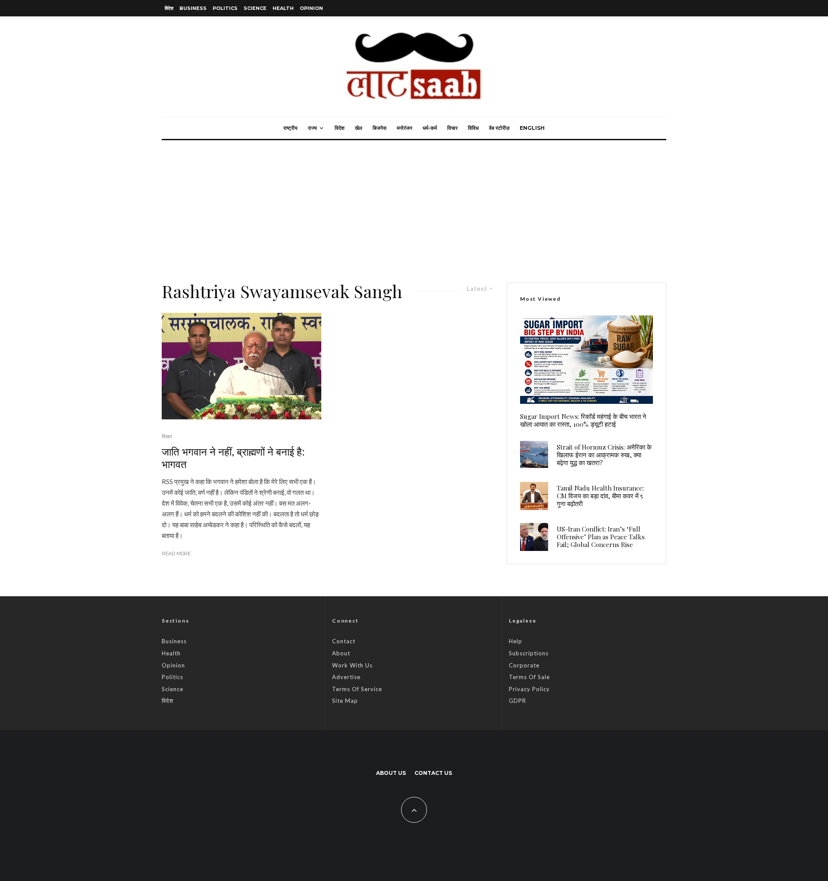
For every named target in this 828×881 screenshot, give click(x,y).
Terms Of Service (357, 689)
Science (255, 8)
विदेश (169, 8)
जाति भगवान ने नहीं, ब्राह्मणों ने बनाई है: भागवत (233, 457)
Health (283, 8)
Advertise (346, 676)
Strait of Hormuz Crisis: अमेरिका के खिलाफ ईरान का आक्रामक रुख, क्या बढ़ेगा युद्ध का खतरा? (604, 454)
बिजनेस (379, 128)
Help (515, 641)
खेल (358, 128)
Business (193, 8)
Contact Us (433, 773)
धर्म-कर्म (430, 128)
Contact (343, 641)
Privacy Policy (529, 689)
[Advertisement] (414, 205)
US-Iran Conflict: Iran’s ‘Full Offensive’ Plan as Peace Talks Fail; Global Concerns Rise (601, 536)
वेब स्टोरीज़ (499, 128)
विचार (452, 128)
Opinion (311, 8)
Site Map (345, 700)
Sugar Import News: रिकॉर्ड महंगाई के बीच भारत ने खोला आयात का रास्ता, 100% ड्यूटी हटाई (583, 420)
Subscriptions (529, 653)
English (532, 128)
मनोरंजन (404, 128)
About (341, 653)
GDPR (517, 700)
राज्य (312, 128)
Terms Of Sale (529, 676)
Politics (225, 8)
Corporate (524, 665)
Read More (176, 554)
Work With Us (352, 665)
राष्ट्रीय (290, 128)
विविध (473, 128)
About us (391, 773)
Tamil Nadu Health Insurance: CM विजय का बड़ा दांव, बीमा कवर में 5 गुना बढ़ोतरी (600, 495)
